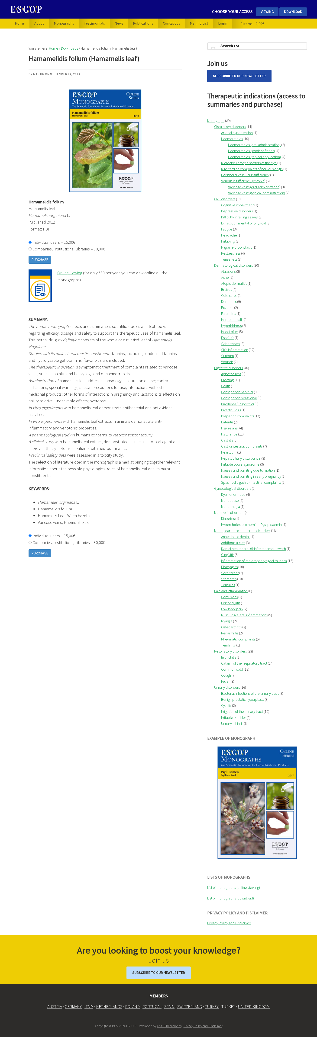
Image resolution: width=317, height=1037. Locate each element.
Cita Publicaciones (169, 1026)
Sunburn (227, 355)
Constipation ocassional (239, 398)
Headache (229, 235)
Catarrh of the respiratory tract (244, 663)
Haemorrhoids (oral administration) (254, 144)
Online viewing (69, 272)
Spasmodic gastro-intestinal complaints (251, 482)
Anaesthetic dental (235, 536)
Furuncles (228, 313)
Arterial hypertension (237, 132)
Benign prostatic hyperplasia (242, 699)
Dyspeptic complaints (237, 416)
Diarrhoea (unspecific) (237, 404)
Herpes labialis (232, 319)
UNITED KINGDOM (254, 1006)
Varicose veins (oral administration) (254, 187)
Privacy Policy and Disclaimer (229, 923)
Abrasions (228, 271)
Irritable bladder (233, 717)
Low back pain (232, 609)
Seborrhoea (230, 343)
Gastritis (227, 440)
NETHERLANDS (109, 1006)
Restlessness (230, 253)
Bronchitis (228, 657)
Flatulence (229, 434)
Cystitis (226, 705)
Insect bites (229, 331)
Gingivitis (227, 554)
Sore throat (230, 572)
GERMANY (73, 1006)
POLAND (132, 1006)
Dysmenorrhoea (233, 494)
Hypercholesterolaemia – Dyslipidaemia (251, 524)
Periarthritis (229, 633)
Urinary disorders (227, 687)
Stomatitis (228, 578)
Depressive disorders (237, 211)
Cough (226, 675)
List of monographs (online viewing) (233, 887)
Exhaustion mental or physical (243, 223)
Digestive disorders (228, 367)
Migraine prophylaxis (236, 247)
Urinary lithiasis (232, 723)
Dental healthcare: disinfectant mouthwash (253, 548)
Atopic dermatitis (234, 283)
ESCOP (60, 9)
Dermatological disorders (233, 265)
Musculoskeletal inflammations (244, 615)
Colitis (225, 386)
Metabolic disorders (229, 512)
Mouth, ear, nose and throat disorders (242, 530)
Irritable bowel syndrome (240, 464)
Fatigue (226, 229)
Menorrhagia (230, 506)
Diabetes (228, 518)
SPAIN (169, 1006)
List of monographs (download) (230, 898)
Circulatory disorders (230, 126)
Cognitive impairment (237, 205)
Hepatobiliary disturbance (241, 458)
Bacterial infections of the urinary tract (250, 693)
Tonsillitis (228, 585)
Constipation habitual (237, 392)
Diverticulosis (231, 410)
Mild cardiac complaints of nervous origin (252, 168)
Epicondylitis (230, 603)
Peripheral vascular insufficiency (245, 175)
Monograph (215, 120)
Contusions (229, 597)
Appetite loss (231, 373)
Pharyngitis (229, 566)
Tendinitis (228, 645)
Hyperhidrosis (231, 325)
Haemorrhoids (232, 138)
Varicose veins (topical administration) (256, 193)
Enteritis (227, 422)
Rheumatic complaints (238, 639)
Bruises (226, 289)
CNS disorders (224, 199)
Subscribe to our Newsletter (239, 76)
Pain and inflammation (231, 591)
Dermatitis (228, 301)
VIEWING (267, 12)
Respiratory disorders (230, 651)
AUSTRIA (54, 1006)
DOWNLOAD (293, 12)
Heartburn (228, 452)
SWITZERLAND (189, 1006)
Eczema (227, 307)
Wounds (227, 361)
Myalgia (226, 621)
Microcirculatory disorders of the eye (249, 162)
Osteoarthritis (231, 627)
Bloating (227, 380)
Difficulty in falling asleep (239, 217)
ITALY (88, 1006)
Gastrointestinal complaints (241, 446)
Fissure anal (230, 428)
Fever (225, 681)
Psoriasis (227, 337)
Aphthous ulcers (233, 542)
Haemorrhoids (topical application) (254, 156)
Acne (225, 277)
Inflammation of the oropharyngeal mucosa (254, 560)
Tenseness (229, 259)
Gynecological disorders (232, 488)
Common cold (232, 669)
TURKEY (212, 1006)
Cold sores (229, 295)
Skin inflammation (234, 349)
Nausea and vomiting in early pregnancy (251, 476)
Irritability (228, 241)
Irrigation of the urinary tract (242, 711)
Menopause (230, 500)
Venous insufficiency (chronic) (243, 181)
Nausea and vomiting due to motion (248, 470)
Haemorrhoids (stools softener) (251, 150)
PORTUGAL (152, 1006)
